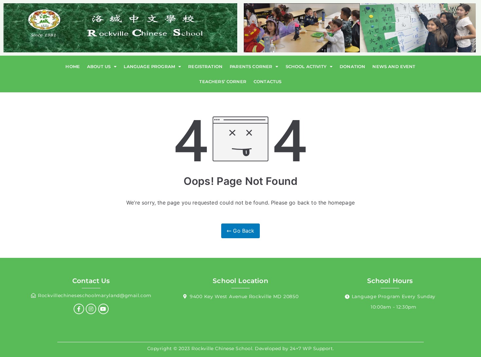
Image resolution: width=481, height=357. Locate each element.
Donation (352, 66)
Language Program (149, 66)
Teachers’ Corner (222, 81)
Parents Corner (251, 66)
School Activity (306, 66)
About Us (99, 66)
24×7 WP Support (311, 348)
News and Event (393, 66)
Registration (205, 66)
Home (72, 66)
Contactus (267, 81)
